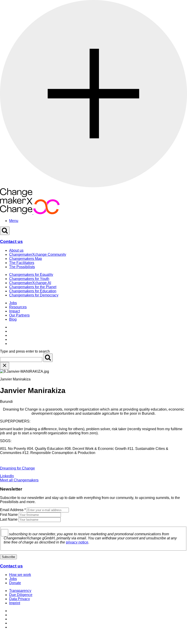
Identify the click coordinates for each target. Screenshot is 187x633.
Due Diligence (20, 595)
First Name (9, 515)
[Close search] (4, 365)
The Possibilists (22, 267)
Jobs (13, 303)
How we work (20, 575)
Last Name (9, 519)
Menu (13, 221)
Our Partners (19, 315)
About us (16, 250)
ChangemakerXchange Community (37, 254)
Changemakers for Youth (29, 279)
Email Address (13, 510)
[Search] (48, 357)
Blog (13, 319)
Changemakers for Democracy (33, 295)
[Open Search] (5, 231)
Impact (14, 311)
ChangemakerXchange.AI (30, 283)
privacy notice (77, 542)
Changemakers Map (25, 259)
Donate (15, 583)
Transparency (20, 591)
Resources (18, 307)
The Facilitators (21, 263)
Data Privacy (19, 599)
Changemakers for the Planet (32, 287)
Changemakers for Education (32, 291)
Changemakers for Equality (31, 275)
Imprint (14, 603)
